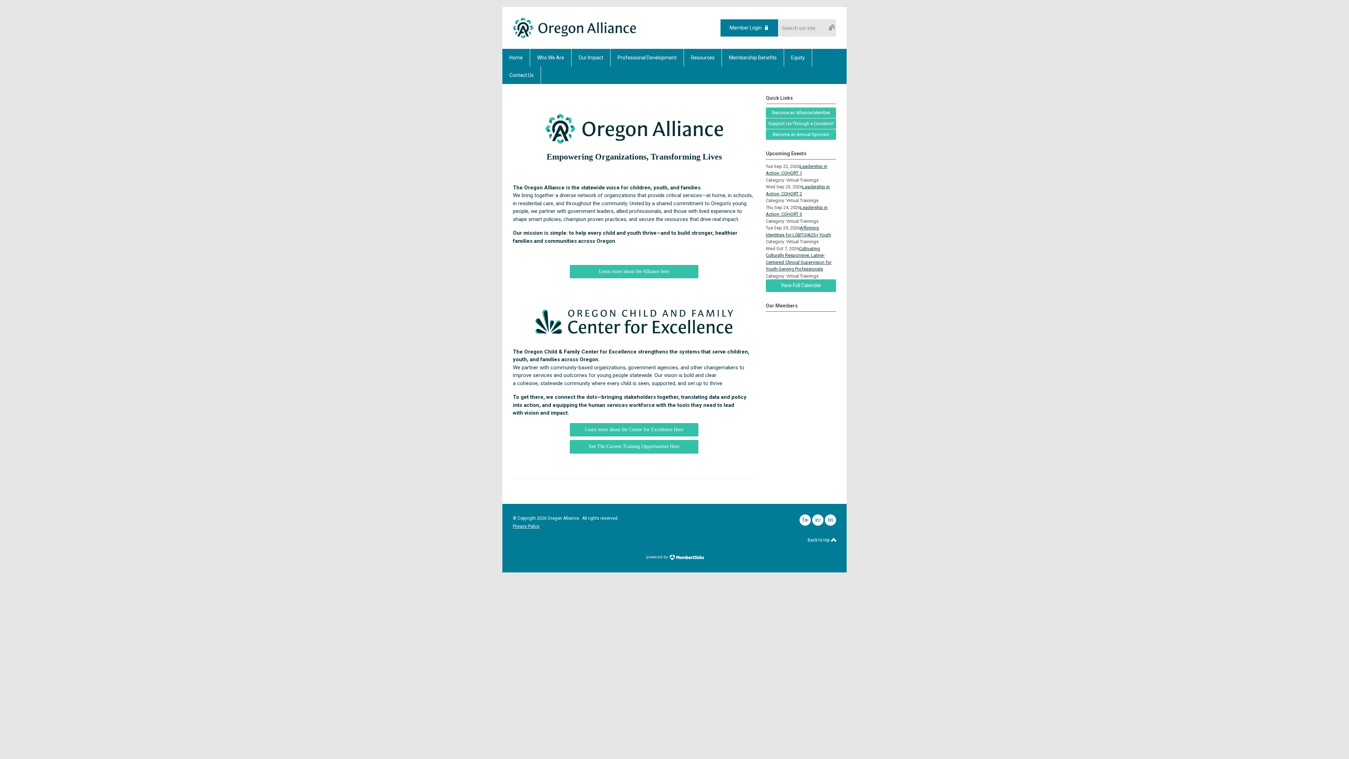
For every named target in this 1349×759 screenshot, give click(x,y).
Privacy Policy (526, 526)
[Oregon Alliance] (574, 36)
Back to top (819, 540)
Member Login (746, 28)
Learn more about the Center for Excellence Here (634, 429)
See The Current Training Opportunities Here (634, 446)
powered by (657, 557)
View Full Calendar (801, 285)
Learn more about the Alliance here (634, 271)
